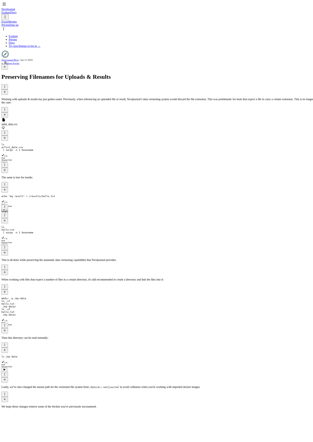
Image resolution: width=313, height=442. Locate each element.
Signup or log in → (29, 46)
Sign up (14, 24)
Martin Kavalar (13, 63)
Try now (13, 46)
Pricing (5, 24)
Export (5, 21)
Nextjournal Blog (10, 60)
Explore (6, 12)
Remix (13, 21)
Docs (13, 12)
